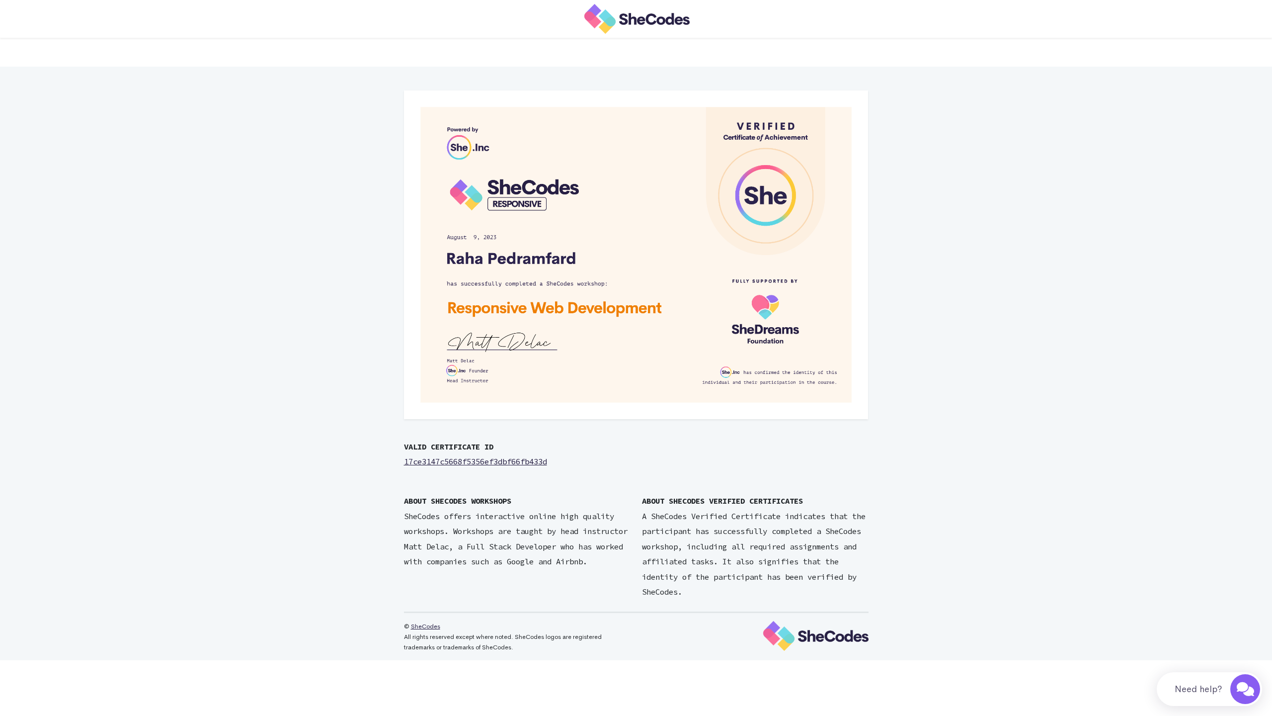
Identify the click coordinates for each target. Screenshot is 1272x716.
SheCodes (425, 626)
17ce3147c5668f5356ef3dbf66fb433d (475, 461)
